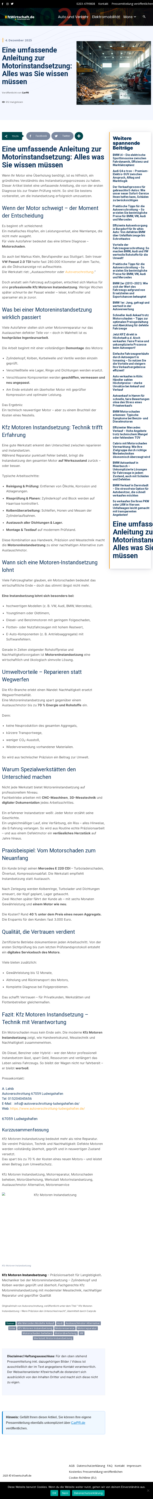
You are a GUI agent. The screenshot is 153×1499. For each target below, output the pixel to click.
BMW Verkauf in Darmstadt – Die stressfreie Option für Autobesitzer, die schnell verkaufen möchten (131, 490)
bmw (12, 1328)
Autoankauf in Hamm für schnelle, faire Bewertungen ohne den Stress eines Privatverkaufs (131, 400)
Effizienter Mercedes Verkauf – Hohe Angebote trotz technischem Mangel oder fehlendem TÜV (130, 432)
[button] (144, 17)
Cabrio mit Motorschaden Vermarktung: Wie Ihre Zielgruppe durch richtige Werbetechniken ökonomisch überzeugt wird (131, 450)
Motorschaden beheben (37, 1333)
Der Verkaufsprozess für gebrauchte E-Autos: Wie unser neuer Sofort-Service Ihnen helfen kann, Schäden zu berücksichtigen (131, 193)
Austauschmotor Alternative (83, 1323)
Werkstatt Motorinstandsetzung (53, 1338)
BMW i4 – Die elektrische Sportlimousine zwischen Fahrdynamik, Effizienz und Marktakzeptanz (130, 159)
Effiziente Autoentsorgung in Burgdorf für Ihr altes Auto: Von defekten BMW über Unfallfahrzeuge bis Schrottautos (130, 232)
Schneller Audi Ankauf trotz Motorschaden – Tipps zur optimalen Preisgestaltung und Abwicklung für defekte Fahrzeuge (131, 322)
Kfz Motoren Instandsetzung (35, 1328)
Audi (60, 1323)
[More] (79, 136)
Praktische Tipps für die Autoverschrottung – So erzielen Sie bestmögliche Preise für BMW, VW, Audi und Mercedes (130, 213)
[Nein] (148, 1490)
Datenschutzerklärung (88, 1493)
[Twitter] (12, 4)
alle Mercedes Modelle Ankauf (36, 1323)
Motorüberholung (66, 1333)
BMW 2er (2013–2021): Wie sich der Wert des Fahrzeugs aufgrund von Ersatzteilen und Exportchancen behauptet (130, 290)
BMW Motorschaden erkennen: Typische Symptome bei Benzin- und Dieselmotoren (130, 416)
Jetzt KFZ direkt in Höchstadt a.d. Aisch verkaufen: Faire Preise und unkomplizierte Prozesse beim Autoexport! (131, 341)
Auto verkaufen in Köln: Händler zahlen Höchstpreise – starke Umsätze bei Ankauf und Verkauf (129, 383)
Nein (65, 1493)
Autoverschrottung (79, 272)
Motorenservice (65, 1328)
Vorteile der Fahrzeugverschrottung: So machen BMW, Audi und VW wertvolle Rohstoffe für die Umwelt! (131, 251)
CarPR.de (78, 1422)
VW (81, 1333)
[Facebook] (2, 4)
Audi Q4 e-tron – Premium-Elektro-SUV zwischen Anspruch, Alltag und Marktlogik (130, 176)
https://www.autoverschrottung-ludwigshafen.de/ (47, 1108)
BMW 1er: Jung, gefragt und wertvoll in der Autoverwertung (131, 306)
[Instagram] (7, 4)
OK (54, 1493)
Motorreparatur (87, 1328)
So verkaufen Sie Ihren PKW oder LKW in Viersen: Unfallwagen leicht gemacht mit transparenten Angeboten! (131, 508)
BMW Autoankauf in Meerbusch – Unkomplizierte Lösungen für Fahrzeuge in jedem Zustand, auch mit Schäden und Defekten (131, 471)
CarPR (25, 92)
